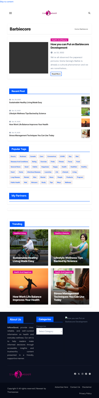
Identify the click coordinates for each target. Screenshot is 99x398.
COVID (62, 156)
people (60, 177)
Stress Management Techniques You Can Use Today (31, 135)
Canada (33, 156)
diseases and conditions (19, 162)
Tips (51, 182)
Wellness (68, 182)
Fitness (61, 162)
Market (26, 177)
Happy (55, 167)
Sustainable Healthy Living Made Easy (25, 102)
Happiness (45, 167)
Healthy (84, 167)
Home (77, 29)
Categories (41, 326)
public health (15, 182)
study (44, 182)
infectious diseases (33, 172)
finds (53, 162)
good (26, 167)
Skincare (34, 182)
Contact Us (75, 387)
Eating (34, 162)
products (70, 177)
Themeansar (12, 392)
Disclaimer (87, 387)
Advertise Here (61, 387)
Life (57, 172)
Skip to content (6, 1)
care (41, 156)
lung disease (15, 177)
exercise (44, 162)
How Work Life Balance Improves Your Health (28, 124)
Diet (77, 156)
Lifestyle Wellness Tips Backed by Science (27, 113)
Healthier (74, 167)
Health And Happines (22, 272)
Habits (35, 167)
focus (70, 162)
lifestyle (65, 172)
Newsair (39, 388)
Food (78, 162)
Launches (48, 172)
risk (25, 182)
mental (42, 177)
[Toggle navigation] (10, 13)
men (34, 177)
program (80, 177)
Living (74, 172)
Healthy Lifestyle (62, 233)
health (64, 167)
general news (15, 167)
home (21, 172)
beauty (13, 156)
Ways (59, 182)
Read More (56, 74)
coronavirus (51, 156)
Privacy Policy (85, 393)
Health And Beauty (59, 40)
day (70, 156)
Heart (13, 172)
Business (23, 156)
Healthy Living (20, 233)
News (51, 177)
